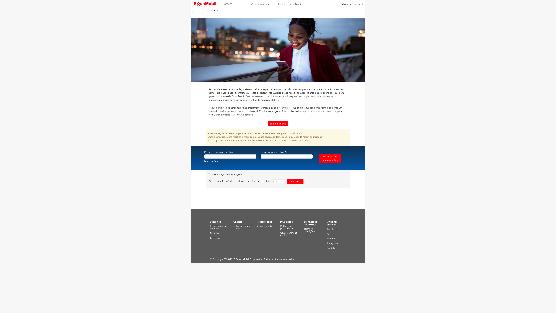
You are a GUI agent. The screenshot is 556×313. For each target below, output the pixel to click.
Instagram (332, 243)
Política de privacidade (286, 227)
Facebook (332, 229)
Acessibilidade (264, 226)
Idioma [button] (346, 4)
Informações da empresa (218, 227)
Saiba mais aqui (278, 123)
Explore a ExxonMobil (289, 4)
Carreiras (215, 238)
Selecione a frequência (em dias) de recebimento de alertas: (241, 181)
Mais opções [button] (211, 161)
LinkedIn (331, 238)
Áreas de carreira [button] (260, 3)
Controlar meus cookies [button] (288, 234)
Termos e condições (309, 230)
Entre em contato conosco (243, 227)
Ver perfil (358, 4)
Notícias (214, 233)
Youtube (331, 248)
